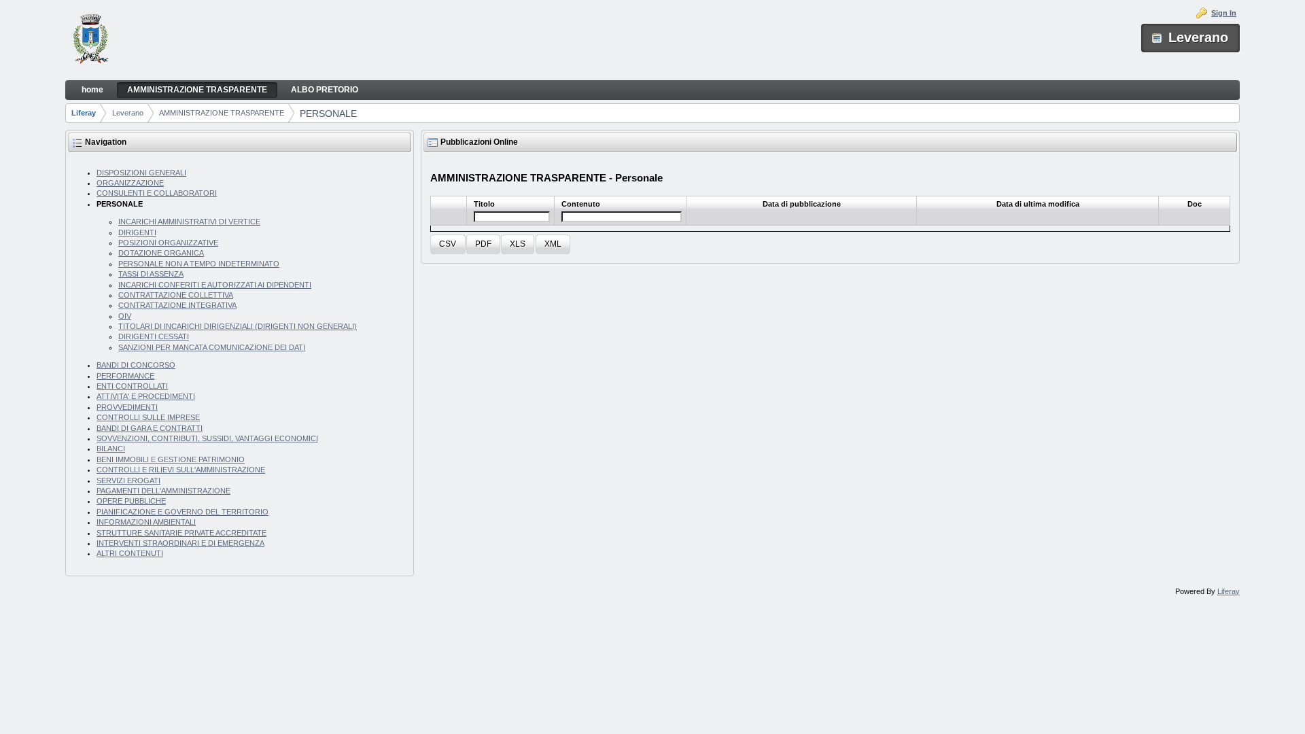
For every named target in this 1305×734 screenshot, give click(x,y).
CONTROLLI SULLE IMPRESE (148, 417)
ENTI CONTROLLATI (132, 386)
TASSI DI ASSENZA (151, 274)
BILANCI (111, 448)
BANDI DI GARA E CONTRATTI (150, 428)
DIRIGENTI (137, 232)
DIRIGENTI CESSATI (153, 336)
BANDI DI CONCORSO (136, 365)
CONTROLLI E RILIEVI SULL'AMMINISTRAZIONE (181, 470)
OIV (124, 316)
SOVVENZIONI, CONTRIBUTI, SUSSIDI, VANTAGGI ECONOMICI (207, 438)
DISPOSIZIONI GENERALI (141, 173)
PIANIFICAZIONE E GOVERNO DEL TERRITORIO (182, 512)
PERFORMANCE (125, 376)
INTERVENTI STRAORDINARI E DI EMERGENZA (180, 543)
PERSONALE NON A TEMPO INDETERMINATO (198, 264)
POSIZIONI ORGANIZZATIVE (168, 243)
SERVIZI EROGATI (128, 480)
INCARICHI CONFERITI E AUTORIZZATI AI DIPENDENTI (214, 285)
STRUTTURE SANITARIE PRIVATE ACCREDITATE (181, 533)
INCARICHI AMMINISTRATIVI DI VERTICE (189, 221)
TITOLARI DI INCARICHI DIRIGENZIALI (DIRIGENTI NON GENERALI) (237, 326)
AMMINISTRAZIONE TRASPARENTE (221, 113)
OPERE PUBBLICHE (131, 501)
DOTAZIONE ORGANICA (161, 253)
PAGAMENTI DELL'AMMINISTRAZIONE (163, 491)
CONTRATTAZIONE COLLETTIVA (175, 295)
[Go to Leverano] (90, 40)
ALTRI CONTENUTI (130, 553)
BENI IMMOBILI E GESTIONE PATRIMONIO (171, 459)
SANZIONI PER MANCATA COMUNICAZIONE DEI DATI (211, 347)
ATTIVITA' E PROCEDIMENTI (146, 396)
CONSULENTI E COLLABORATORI (157, 193)
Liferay (83, 113)
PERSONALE (328, 113)
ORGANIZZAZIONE (130, 183)
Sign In (1223, 13)
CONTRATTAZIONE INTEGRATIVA (177, 305)
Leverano (127, 113)
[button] (447, 244)
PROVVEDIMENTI (127, 407)
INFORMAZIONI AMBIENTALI (146, 522)
